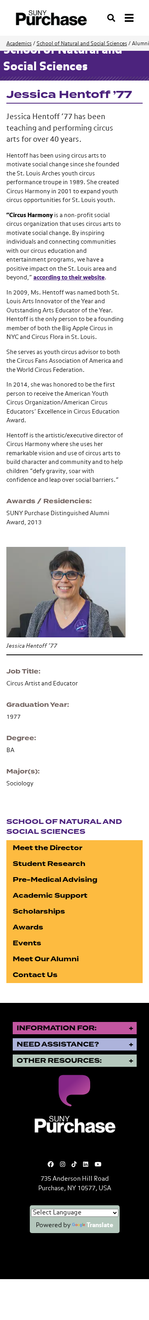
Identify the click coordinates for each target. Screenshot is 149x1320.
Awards (28, 927)
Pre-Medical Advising (55, 880)
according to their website (68, 278)
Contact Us (35, 975)
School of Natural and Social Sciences (82, 43)
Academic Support (50, 896)
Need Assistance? (58, 1044)
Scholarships (39, 911)
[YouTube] (98, 1164)
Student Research (49, 864)
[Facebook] (50, 1164)
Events (27, 943)
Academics (19, 43)
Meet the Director (47, 848)
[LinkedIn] (85, 1164)
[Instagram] (62, 1164)
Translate (100, 1225)
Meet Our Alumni (46, 959)
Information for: (57, 1028)
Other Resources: (59, 1061)
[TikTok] (74, 1164)
